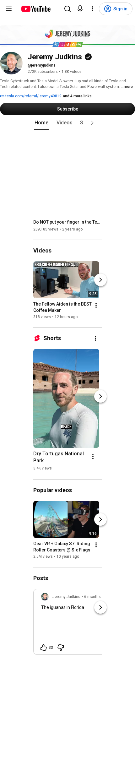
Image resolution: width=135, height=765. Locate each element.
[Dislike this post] (61, 648)
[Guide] (9, 9)
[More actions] (96, 305)
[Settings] (92, 9)
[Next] (100, 280)
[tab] (41, 122)
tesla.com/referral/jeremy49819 (33, 96)
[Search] (67, 9)
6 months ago (96, 596)
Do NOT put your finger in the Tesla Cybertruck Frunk (67, 222)
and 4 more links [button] (77, 96)
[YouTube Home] (35, 9)
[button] (92, 122)
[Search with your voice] (80, 9)
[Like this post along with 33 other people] (44, 648)
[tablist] (67, 122)
